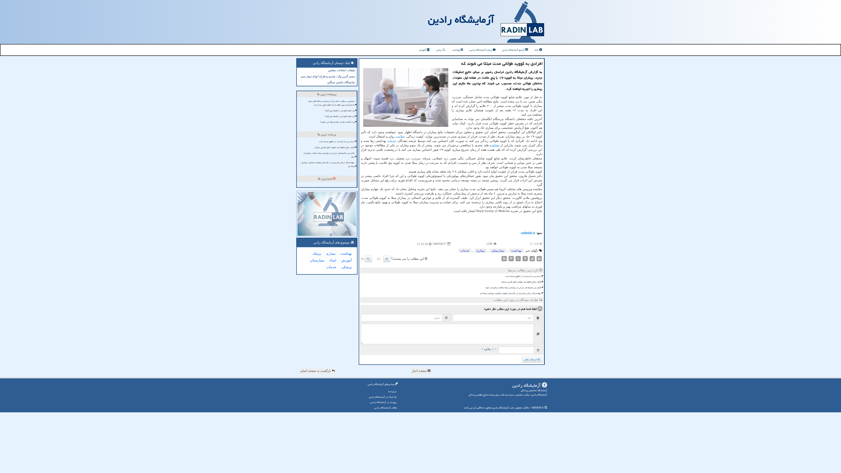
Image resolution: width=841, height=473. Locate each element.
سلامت (400, 136)
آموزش (423, 50)
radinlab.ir (528, 233)
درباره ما (392, 391)
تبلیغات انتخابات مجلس (341, 70)
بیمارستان (498, 250)
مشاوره (495, 145)
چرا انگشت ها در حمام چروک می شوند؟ (337, 122)
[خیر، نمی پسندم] (368, 259)
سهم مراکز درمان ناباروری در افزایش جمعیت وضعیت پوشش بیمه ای (510, 293)
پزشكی (346, 267)
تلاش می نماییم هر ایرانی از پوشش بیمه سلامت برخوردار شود (513, 287)
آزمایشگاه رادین (461, 19)
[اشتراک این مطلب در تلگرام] (532, 258)
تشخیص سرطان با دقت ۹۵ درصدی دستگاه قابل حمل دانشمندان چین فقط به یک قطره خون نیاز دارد (331, 103)
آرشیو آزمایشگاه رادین (513, 50)
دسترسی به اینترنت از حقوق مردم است (523, 276)
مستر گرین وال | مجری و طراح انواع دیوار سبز (328, 76)
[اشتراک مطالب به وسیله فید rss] (504, 258)
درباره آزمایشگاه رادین (481, 50)
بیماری (480, 250)
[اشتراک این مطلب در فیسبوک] (525, 258)
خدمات (391, 141)
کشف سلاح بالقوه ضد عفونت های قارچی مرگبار (521, 282)
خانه (537, 50)
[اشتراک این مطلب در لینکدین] (539, 258)
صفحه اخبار (420, 370)
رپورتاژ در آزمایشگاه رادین (383, 402)
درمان (439, 50)
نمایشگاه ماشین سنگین (341, 82)
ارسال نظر (531, 359)
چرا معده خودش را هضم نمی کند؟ (340, 110)
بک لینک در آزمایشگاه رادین (383, 397)
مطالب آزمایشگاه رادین (385, 407)
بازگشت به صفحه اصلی (316, 370)
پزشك (317, 253)
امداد (332, 260)
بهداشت (456, 50)
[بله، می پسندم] (386, 259)
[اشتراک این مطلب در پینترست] (511, 258)
